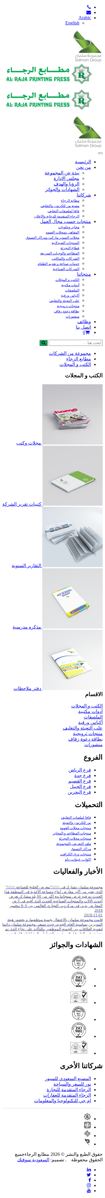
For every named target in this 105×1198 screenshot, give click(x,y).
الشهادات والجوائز (62, 189)
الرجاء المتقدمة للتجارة (69, 1089)
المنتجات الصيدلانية (65, 243)
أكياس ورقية (70, 295)
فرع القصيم (79, 780)
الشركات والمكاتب (65, 258)
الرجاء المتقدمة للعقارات (67, 1095)
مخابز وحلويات (68, 227)
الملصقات (72, 290)
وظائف (84, 321)
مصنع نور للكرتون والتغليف (60, 206)
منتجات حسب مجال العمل (65, 221)
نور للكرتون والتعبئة (76, 823)
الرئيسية (83, 161)
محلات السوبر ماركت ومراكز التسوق (52, 238)
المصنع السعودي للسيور (68, 1078)
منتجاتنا (84, 274)
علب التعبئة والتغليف (64, 301)
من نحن (83, 167)
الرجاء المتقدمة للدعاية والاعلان (56, 216)
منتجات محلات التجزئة (75, 838)
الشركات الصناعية (66, 269)
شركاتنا (84, 194)
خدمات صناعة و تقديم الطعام (58, 264)
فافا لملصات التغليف (76, 817)
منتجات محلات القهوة (75, 828)
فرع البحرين (79, 792)
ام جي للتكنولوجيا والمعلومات (62, 1100)
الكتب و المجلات (67, 280)
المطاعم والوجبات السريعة (59, 253)
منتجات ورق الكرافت (75, 854)
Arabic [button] (84, 17)
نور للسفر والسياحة (72, 1084)
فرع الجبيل (80, 786)
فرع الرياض (80, 769)
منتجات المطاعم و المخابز (72, 833)
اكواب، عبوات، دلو (78, 859)
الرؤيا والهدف (66, 183)
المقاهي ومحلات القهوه (62, 232)
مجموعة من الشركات (70, 353)
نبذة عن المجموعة (62, 172)
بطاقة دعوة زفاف (66, 311)
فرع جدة (82, 775)
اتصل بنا (83, 327)
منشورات (72, 316)
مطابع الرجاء (70, 201)
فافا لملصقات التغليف (63, 211)
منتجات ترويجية (68, 306)
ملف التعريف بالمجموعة (73, 844)
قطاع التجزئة (69, 248)
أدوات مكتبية (70, 285)
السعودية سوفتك (33, 1159)
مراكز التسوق (81, 849)
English (72, 22)
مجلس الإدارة (66, 178)
